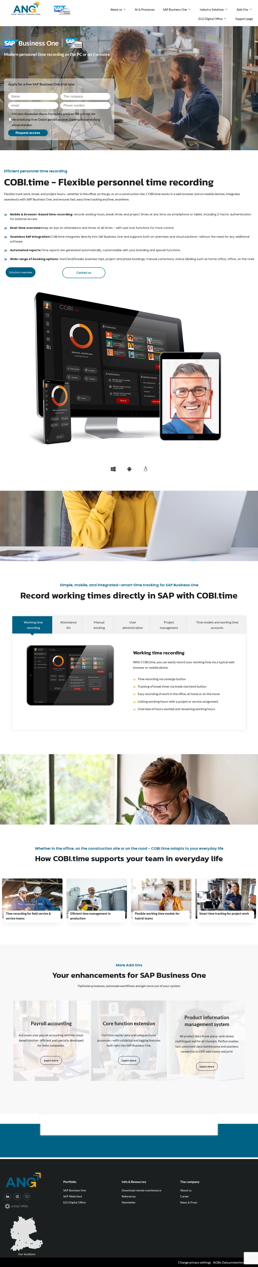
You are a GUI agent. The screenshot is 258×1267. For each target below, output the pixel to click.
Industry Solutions (212, 9)
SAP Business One (175, 9)
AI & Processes (145, 9)
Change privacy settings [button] (194, 1262)
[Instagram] (17, 1196)
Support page (244, 19)
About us (116, 9)
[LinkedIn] (7, 1196)
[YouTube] (26, 1196)
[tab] (32, 625)
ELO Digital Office (211, 19)
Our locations (26, 1254)
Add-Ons (242, 9)
